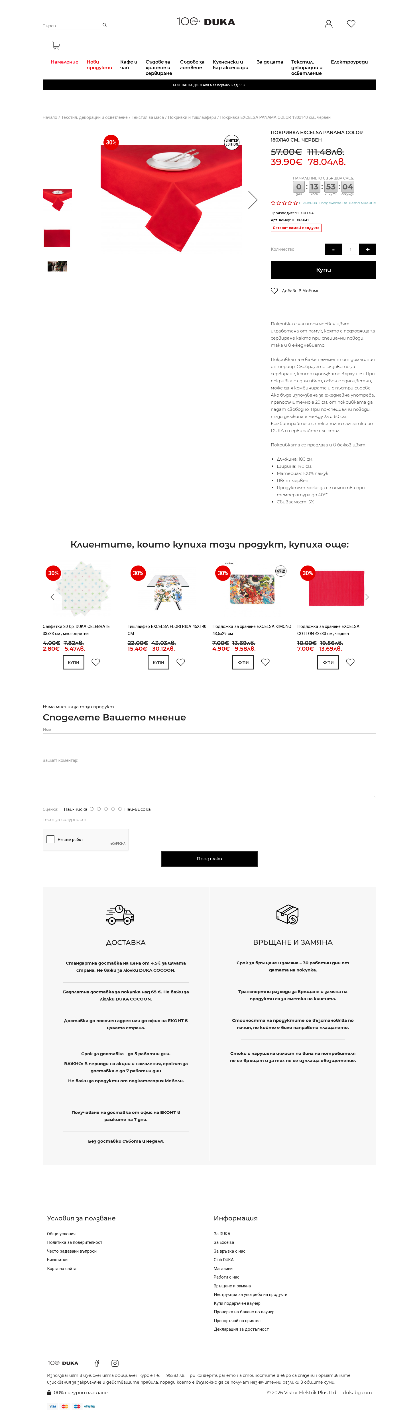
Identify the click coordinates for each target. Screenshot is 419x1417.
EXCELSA (306, 213)
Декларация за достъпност (241, 1329)
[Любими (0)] (351, 24)
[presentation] (50, 597)
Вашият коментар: (60, 760)
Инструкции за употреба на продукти (250, 1294)
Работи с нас (226, 1277)
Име (47, 729)
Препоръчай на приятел (237, 1320)
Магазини (223, 1268)
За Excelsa (224, 1242)
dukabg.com (357, 1392)
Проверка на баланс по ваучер (244, 1311)
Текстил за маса (148, 117)
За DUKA (222, 1233)
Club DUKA (224, 1259)
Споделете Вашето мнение (347, 203)
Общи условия (61, 1233)
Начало (50, 117)
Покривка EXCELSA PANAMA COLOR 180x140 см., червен (275, 117)
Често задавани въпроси (72, 1251)
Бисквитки (57, 1259)
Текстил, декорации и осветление (94, 117)
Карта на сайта (61, 1268)
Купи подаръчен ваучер (237, 1303)
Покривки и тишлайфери (192, 117)
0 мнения (308, 203)
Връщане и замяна (232, 1286)
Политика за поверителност (74, 1242)
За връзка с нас (229, 1251)
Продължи (209, 858)
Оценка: (50, 809)
